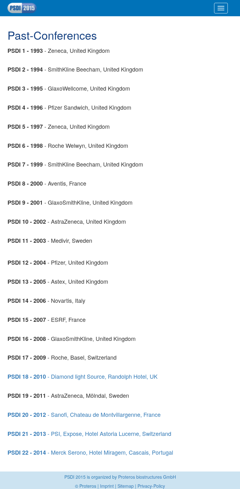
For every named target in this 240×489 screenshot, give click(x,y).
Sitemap (126, 486)
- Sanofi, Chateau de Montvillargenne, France (84, 414)
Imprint (107, 486)
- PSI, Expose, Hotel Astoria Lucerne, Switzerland (89, 433)
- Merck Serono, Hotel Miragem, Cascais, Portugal (90, 452)
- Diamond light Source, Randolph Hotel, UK (83, 376)
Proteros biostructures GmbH (147, 477)
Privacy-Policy (151, 486)
